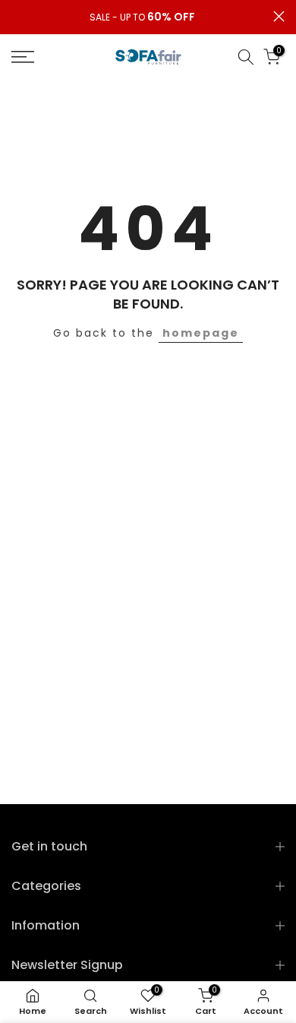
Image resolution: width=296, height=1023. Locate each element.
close (279, 16)
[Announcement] (142, 17)
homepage (200, 332)
